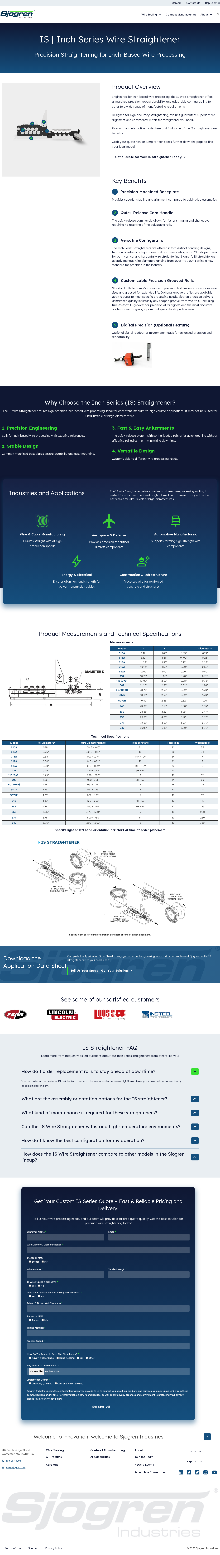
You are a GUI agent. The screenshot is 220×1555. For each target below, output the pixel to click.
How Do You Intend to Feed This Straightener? (60, 1356)
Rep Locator (212, 3)
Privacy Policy (53, 1548)
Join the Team (143, 1456)
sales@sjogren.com (36, 1085)
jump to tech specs (159, 142)
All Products (54, 1456)
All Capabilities (100, 1456)
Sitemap (33, 1548)
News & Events (144, 1464)
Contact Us (193, 3)
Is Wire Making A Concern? (42, 1284)
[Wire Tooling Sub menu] (159, 14)
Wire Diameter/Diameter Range (45, 1244)
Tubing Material (36, 1327)
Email (112, 1231)
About (204, 14)
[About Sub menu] (211, 14)
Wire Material (35, 1269)
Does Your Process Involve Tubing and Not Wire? (54, 1294)
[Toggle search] (218, 14)
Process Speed (35, 1341)
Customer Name (36, 1231)
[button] (110, 1072)
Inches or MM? (37, 1259)
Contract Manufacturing (181, 14)
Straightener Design (55, 1381)
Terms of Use (13, 1548)
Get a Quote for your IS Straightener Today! (148, 157)
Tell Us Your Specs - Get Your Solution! (100, 970)
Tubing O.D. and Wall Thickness (44, 1303)
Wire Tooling (149, 14)
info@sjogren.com (15, 1467)
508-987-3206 (13, 1460)
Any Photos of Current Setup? (43, 1365)
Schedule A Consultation (150, 1472)
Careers (177, 3)
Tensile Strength (117, 1269)
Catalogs (52, 1464)
